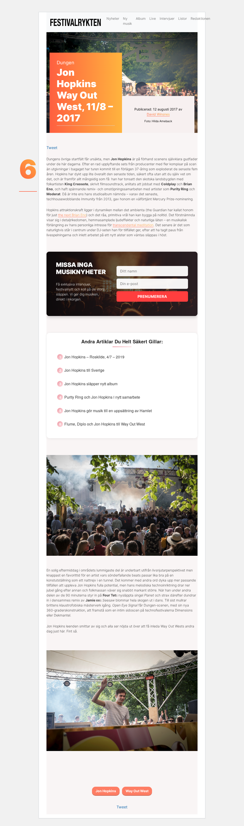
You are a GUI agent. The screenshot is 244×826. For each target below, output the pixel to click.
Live (152, 18)
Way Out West (137, 791)
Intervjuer (167, 18)
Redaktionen (200, 18)
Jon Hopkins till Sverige (84, 370)
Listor (182, 18)
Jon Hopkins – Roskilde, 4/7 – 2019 (94, 357)
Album (141, 18)
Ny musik (127, 20)
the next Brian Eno (72, 215)
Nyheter (113, 18)
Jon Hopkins (106, 791)
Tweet (51, 147)
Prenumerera (152, 296)
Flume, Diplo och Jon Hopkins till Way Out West (104, 424)
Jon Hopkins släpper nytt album (90, 383)
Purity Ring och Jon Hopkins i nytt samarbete (102, 397)
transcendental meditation (133, 225)
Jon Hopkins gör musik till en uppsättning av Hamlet (108, 410)
